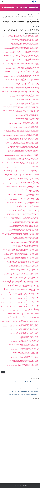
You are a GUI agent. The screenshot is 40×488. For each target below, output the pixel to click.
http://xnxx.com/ (17, 320)
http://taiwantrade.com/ (21, 230)
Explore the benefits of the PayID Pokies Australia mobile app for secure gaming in (24, 388)
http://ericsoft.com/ (28, 94)
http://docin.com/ (15, 87)
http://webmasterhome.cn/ (16, 36)
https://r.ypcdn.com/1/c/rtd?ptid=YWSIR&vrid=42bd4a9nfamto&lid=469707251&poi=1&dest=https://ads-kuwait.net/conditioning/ (25, 347)
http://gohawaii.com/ (27, 110)
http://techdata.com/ (14, 292)
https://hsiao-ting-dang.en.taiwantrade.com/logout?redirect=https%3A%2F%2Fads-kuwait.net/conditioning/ (26, 246)
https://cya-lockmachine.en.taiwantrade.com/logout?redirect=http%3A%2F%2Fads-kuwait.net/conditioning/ (26, 237)
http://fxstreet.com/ (21, 107)
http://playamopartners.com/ (15, 183)
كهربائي (37, 470)
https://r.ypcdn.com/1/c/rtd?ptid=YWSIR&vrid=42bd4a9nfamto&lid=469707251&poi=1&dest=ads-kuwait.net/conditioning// (26, 352)
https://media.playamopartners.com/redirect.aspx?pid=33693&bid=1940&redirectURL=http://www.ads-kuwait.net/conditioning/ (22, 185)
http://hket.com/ (15, 135)
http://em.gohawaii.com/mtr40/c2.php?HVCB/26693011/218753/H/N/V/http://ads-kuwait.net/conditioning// (27, 119)
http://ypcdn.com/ (14, 321)
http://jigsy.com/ (25, 151)
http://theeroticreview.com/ (31, 310)
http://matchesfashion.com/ (17, 155)
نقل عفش (36, 476)
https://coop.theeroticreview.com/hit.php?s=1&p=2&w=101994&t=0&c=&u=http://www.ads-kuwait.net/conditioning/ (23, 312)
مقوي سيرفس (36, 472)
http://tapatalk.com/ (14, 280)
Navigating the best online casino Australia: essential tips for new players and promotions (23, 381)
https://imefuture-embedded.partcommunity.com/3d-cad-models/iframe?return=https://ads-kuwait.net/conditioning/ (21, 173)
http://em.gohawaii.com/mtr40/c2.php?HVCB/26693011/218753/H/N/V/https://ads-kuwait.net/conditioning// (27, 114)
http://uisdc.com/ (18, 313)
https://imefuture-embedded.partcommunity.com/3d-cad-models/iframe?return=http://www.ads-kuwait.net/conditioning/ (24, 178)
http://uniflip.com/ (14, 314)
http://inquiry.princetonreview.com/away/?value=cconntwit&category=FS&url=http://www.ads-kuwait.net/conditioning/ (26, 188)
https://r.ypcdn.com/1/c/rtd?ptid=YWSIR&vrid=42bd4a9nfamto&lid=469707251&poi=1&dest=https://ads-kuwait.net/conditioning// (25, 339)
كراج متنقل (36, 466)
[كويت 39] (35, 2)
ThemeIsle (14, 485)
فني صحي (36, 458)
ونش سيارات (36, 478)
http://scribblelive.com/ (17, 217)
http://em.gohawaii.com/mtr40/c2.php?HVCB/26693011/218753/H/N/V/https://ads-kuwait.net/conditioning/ (27, 111)
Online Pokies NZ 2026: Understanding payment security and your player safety (24, 391)
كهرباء (37, 468)
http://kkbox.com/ (21, 153)
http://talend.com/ (14, 274)
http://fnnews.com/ (13, 106)
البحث (38, 369)
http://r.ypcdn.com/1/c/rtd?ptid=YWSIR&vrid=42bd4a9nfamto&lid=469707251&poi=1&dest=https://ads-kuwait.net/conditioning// (25, 349)
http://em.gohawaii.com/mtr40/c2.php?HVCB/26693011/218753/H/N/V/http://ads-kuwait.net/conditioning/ (27, 117)
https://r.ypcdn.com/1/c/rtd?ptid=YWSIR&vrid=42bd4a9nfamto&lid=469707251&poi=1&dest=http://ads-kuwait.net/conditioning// (25, 355)
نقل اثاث (37, 474)
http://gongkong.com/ (21, 123)
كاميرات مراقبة (36, 464)
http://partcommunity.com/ (17, 167)
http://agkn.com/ (24, 64)
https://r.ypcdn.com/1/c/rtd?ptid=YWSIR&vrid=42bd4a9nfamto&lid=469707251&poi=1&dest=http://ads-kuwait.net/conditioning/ (25, 341)
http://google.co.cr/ (23, 358)
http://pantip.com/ (13, 162)
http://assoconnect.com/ (17, 78)
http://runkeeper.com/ (21, 210)
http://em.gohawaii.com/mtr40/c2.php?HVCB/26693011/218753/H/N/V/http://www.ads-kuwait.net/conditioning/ (23, 122)
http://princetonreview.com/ (19, 186)
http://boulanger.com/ (18, 79)
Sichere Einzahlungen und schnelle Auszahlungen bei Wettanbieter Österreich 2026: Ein (23, 394)
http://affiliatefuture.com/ (17, 48)
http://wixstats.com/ (18, 317)
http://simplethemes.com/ (22, 226)
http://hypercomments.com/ (18, 143)
